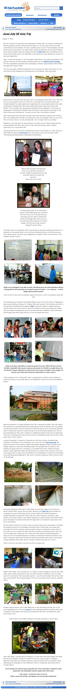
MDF (32, 306)
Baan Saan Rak (51, 442)
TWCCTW (41, 52)
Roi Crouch (24, 133)
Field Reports (42, 15)
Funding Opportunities (13, 15)
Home (19, 20)
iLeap (28, 609)
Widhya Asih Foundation (52, 61)
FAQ (51, 23)
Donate (56, 15)
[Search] (61, 8)
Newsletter (30, 15)
